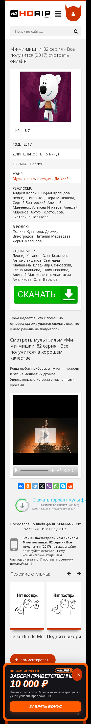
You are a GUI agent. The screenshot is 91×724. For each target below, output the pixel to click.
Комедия (44, 178)
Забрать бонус (45, 706)
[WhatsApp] (56, 486)
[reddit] (70, 486)
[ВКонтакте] (21, 486)
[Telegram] (35, 486)
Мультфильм (24, 178)
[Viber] (49, 486)
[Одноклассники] (28, 486)
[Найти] (76, 31)
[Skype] (63, 486)
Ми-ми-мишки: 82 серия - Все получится (52, 526)
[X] (42, 486)
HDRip (28, 13)
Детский (61, 178)
